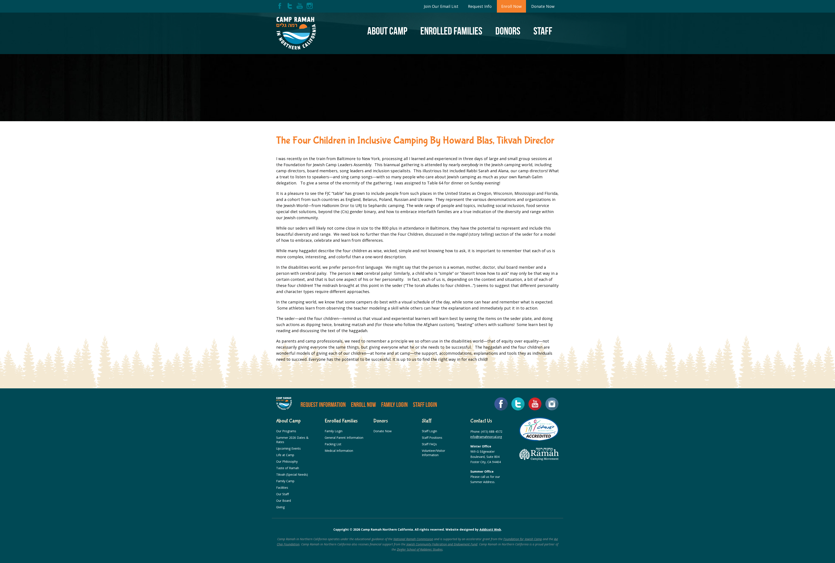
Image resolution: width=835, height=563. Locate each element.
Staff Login (425, 404)
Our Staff (282, 494)
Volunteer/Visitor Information (433, 453)
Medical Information (339, 451)
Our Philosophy (287, 461)
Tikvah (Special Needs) (292, 474)
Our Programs (286, 431)
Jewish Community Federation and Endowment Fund (441, 544)
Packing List (333, 444)
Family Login (394, 404)
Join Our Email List (441, 6)
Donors (507, 31)
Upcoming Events (288, 448)
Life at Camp (285, 455)
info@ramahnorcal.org (486, 437)
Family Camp (285, 481)
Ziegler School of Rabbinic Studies (420, 549)
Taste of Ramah (287, 468)
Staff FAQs (429, 444)
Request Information (323, 404)
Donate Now (542, 6)
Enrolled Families (451, 31)
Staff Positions (432, 437)
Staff (542, 31)
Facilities (282, 487)
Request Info (480, 6)
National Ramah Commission (413, 539)
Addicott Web (490, 529)
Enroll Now (511, 6)
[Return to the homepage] (296, 33)
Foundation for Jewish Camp (522, 539)
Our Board (283, 500)
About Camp (387, 31)
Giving (280, 507)
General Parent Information (344, 437)
